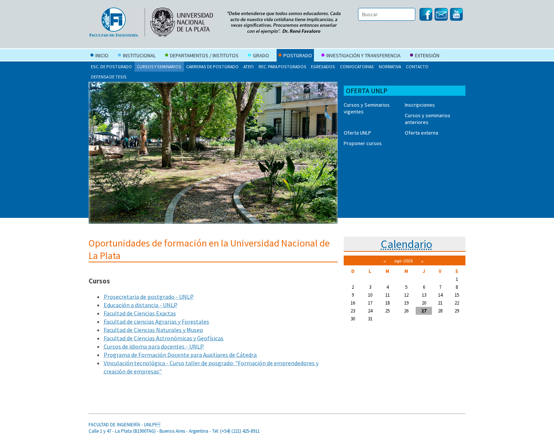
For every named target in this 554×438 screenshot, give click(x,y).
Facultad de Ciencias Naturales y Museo (153, 330)
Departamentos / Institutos (204, 55)
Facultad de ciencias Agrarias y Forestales (156, 321)
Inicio (102, 55)
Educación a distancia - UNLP (141, 305)
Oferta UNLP (357, 132)
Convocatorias (357, 66)
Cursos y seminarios (159, 66)
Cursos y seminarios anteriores (427, 119)
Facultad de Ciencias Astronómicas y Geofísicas (163, 338)
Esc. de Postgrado (111, 66)
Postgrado (297, 55)
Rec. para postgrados (282, 66)
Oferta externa (421, 132)
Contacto (417, 66)
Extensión (427, 55)
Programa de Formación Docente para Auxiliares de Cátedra (180, 354)
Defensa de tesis (109, 77)
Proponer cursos (363, 143)
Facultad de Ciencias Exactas (140, 313)
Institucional (139, 55)
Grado (261, 55)
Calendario (406, 244)
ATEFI (248, 66)
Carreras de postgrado (212, 66)
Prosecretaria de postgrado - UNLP (149, 296)
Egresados (323, 66)
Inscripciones (420, 104)
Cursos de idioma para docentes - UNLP (154, 346)
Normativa (390, 66)
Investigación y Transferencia (363, 55)
